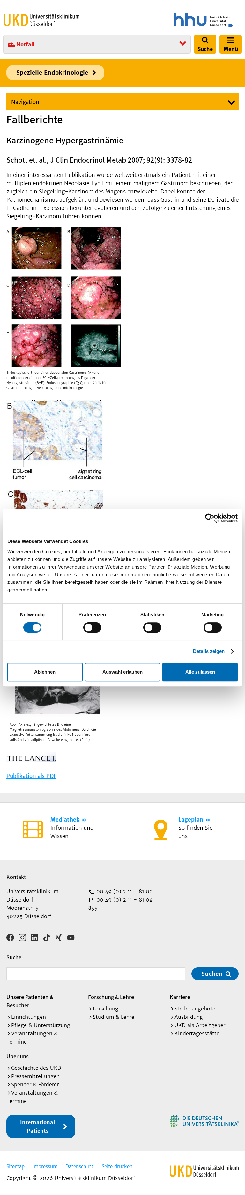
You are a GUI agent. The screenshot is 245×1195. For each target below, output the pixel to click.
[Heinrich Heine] (183, 20)
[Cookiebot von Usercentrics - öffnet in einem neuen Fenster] (210, 518)
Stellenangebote (194, 1008)
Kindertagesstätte (196, 1033)
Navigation (25, 101)
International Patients (37, 1126)
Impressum (45, 1166)
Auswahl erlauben (122, 672)
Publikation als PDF (31, 775)
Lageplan (190, 819)
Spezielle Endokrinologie (52, 72)
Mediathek (64, 819)
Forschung (105, 1008)
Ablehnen (45, 672)
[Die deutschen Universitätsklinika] (204, 1121)
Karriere (180, 997)
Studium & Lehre (113, 1017)
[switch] (92, 627)
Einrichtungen (28, 1017)
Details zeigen (209, 651)
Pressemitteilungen (35, 1076)
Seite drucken (117, 1166)
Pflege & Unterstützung (40, 1025)
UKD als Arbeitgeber (199, 1025)
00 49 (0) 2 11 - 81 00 (124, 891)
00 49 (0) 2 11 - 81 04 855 (120, 903)
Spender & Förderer (35, 1084)
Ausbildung (188, 1017)
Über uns (17, 1056)
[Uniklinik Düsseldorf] (41, 20)
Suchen (211, 973)
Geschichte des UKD (36, 1068)
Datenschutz (79, 1166)
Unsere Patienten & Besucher (29, 1001)
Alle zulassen (200, 672)
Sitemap (15, 1166)
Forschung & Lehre (111, 997)
